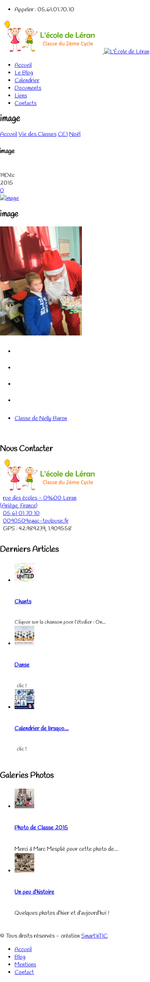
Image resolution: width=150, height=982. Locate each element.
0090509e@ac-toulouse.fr (35, 521)
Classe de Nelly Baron (41, 418)
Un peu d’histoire (34, 892)
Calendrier (27, 80)
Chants (23, 601)
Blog (20, 957)
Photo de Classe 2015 (41, 828)
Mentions (25, 965)
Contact (24, 972)
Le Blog (24, 73)
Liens (21, 96)
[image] (9, 198)
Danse (22, 665)
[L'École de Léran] (74, 52)
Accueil (23, 65)
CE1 (63, 134)
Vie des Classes (37, 134)
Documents (28, 88)
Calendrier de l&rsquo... (42, 728)
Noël (74, 134)
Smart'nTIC (94, 936)
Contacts (25, 103)
